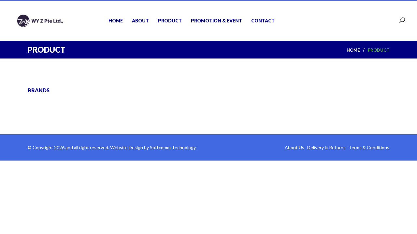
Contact (263, 20)
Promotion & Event (216, 20)
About (140, 20)
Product (170, 20)
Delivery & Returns (327, 147)
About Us (295, 147)
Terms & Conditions (369, 147)
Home (115, 20)
